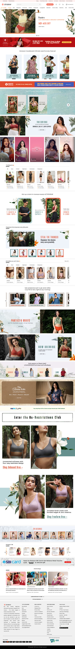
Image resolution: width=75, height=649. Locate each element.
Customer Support (38, 622)
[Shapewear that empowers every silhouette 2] (23, 253)
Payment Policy (38, 620)
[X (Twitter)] (61, 624)
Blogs (48, 608)
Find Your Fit (49, 609)
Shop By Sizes (49, 615)
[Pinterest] (65, 624)
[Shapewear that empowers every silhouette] (37, 239)
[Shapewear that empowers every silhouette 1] (14, 253)
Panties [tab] (17, 169)
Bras (23, 608)
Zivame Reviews (50, 625)
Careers (48, 629)
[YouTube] (68, 624)
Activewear (24, 611)
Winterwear (24, 616)
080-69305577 (67, 618)
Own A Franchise (50, 624)
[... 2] (29, 372)
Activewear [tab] (32, 169)
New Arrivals (24, 606)
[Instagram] (63, 624)
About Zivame (50, 606)
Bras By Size (49, 613)
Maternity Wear (25, 618)
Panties (23, 613)
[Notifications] (56, 4)
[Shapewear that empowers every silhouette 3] (32, 253)
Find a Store (49, 634)
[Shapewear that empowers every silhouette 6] (60, 253)
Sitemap (49, 631)
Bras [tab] (12, 169)
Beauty (23, 620)
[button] (39, 4)
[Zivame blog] (66, 624)
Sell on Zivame (50, 622)
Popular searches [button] (37, 599)
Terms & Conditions (39, 611)
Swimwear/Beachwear (26, 625)
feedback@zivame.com (67, 620)
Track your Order (38, 616)
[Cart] (63, 4)
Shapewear (24, 615)
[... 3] (45, 372)
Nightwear (24, 609)
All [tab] (7, 169)
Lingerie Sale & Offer (26, 624)
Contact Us (37, 606)
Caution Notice (38, 624)
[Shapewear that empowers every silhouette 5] (50, 253)
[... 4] (60, 372)
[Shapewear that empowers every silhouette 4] (41, 253)
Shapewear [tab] (40, 169)
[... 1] (13, 372)
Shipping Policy (38, 608)
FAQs (48, 632)
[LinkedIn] (60, 625)
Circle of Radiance (51, 627)
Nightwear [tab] (24, 169)
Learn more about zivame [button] (37, 596)
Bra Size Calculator (51, 611)
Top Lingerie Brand (25, 627)
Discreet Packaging (38, 618)
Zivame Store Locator (51, 618)
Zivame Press (49, 620)
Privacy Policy (37, 609)
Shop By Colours (50, 616)
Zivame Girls (24, 622)
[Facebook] (60, 624)
